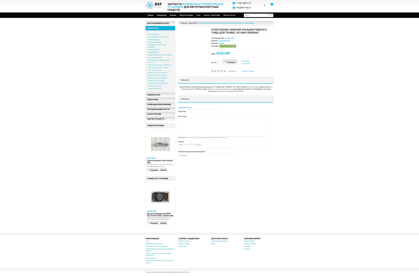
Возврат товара (183, 243)
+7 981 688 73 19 (243, 3)
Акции (213, 243)
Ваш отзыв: (182, 116)
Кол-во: (214, 62)
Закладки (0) (162, 15)
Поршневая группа (154, 39)
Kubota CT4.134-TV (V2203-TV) (157, 78)
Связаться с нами (184, 241)
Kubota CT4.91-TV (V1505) (156, 80)
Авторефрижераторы (158, 23)
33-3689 (221, 43)
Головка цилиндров (154, 42)
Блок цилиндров (153, 34)
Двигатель (152, 28)
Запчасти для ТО (155, 119)
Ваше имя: (182, 111)
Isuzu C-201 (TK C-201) (155, 70)
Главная (150, 15)
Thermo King (229, 38)
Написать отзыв (248, 71)
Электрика (152, 100)
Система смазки (153, 52)
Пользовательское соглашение (156, 246)
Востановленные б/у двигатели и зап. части (159, 61)
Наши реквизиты (151, 258)
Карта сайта (182, 246)
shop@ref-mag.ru (243, 7)
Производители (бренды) (219, 241)
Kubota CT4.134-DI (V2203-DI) (157, 75)
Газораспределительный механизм (160, 55)
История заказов (250, 243)
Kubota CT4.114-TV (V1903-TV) (157, 73)
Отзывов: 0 (232, 71)
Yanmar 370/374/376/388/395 (157, 83)
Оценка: (181, 141)
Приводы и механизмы (159, 104)
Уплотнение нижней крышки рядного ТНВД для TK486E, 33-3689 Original (226, 23)
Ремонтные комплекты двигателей (159, 65)
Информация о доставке (154, 243)
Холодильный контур (158, 109)
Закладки (247, 246)
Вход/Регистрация (186, 15)
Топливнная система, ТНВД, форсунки (157, 46)
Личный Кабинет (249, 241)
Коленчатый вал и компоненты (158, 37)
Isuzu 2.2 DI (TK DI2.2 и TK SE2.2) (158, 67)
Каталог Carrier (229, 15)
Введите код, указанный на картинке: (191, 151)
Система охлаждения (155, 57)
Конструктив (154, 114)
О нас (198, 15)
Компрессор (153, 95)
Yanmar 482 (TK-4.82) (154, 86)
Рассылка (247, 249)
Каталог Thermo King (212, 15)
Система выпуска (154, 49)
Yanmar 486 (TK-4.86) (154, 88)
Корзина (173, 15)
